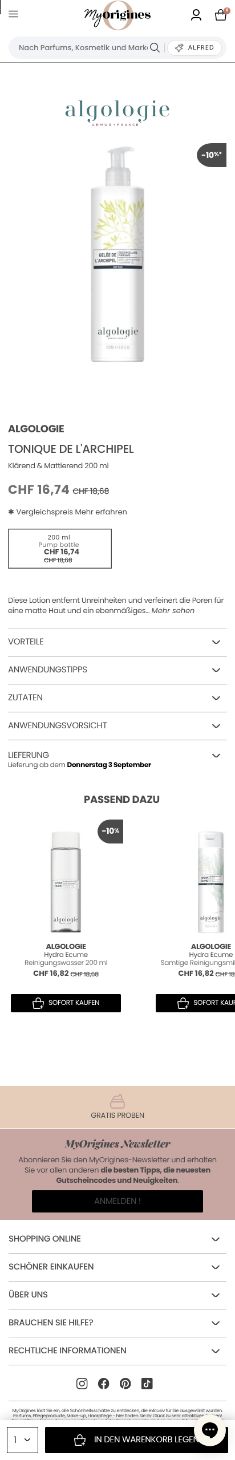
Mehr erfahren (101, 511)
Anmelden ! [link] (117, 1201)
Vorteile (25, 642)
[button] (210, 1430)
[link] (196, 15)
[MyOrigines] (117, 15)
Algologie (36, 429)
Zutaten (25, 698)
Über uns (28, 1295)
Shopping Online (45, 1239)
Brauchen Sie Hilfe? (51, 1323)
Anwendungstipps (47, 670)
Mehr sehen (173, 611)
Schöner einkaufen (51, 1267)
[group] (117, 252)
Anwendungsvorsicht (57, 726)
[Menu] (16, 16)
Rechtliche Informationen (67, 1351)
